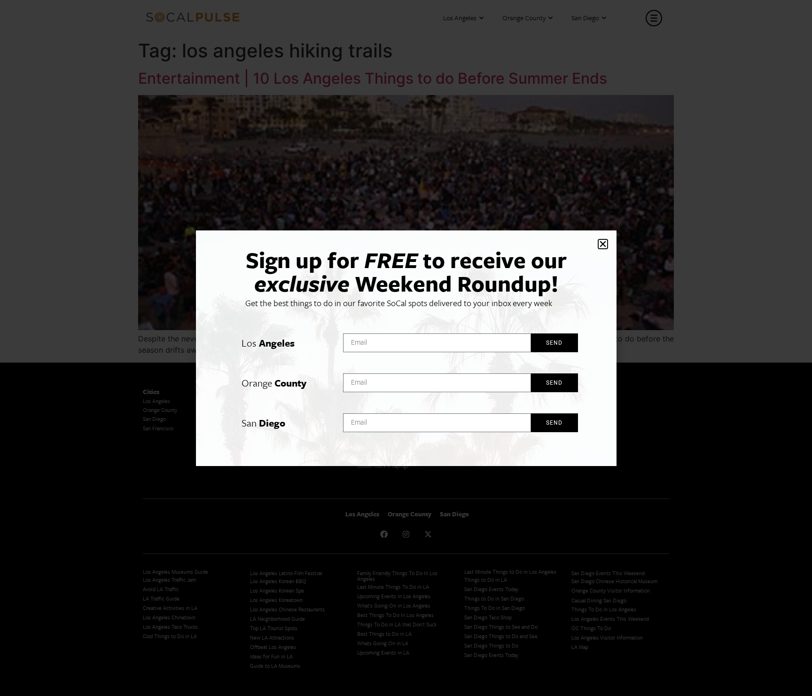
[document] (406, 348)
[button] (603, 244)
